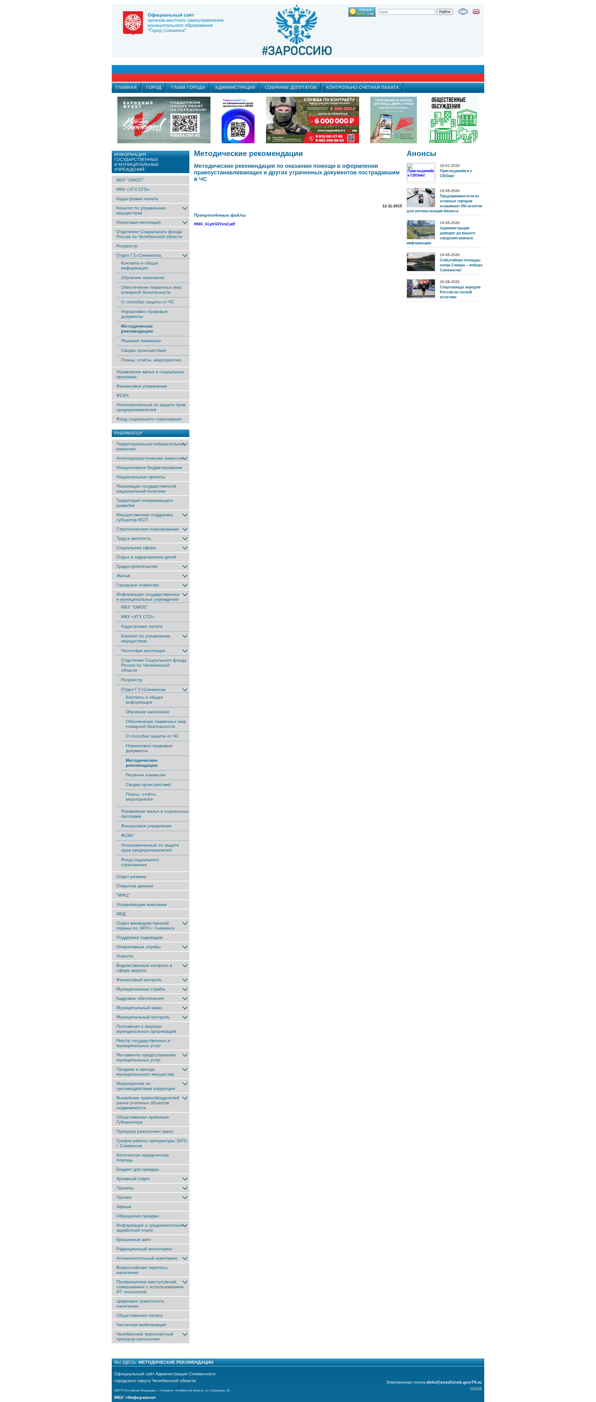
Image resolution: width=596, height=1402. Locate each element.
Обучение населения (143, 277)
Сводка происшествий (143, 350)
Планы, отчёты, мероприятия (151, 359)
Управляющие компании (141, 904)
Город (153, 87)
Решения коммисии (141, 340)
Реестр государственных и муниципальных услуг (143, 1043)
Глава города (188, 87)
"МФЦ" (123, 895)
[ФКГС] (393, 120)
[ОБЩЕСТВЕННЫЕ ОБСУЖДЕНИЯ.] (453, 120)
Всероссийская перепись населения (142, 1270)
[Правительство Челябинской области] (238, 120)
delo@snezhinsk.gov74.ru (454, 1382)
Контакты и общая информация (139, 265)
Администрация (235, 87)
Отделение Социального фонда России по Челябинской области (149, 234)
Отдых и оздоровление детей (146, 556)
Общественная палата (139, 1315)
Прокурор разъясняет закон (144, 1131)
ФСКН (122, 395)
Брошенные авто (133, 1239)
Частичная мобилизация (141, 1324)
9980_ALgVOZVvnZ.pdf (214, 224)
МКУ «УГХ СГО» (133, 189)
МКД (120, 913)
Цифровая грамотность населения (140, 1303)
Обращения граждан (137, 1215)
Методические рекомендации (137, 328)
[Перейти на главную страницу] (242, 43)
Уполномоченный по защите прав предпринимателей (150, 407)
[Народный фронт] (163, 120)
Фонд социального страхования (148, 418)
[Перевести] (476, 11)
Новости (124, 956)
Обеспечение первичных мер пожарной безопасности (151, 290)
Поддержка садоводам (139, 937)
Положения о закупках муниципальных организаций (146, 1029)
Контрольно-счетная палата (362, 87)
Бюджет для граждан (137, 1169)
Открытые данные (134, 885)
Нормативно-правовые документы (144, 314)
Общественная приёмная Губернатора (142, 1119)
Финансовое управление (141, 386)
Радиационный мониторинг (144, 1248)
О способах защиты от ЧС (147, 301)
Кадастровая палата (137, 198)
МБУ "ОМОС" (130, 179)
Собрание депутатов (291, 87)
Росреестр (127, 245)
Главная (126, 87)
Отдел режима (131, 876)
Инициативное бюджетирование (149, 467)
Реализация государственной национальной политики (146, 489)
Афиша (123, 1206)
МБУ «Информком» (135, 1397)
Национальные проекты (140, 476)
